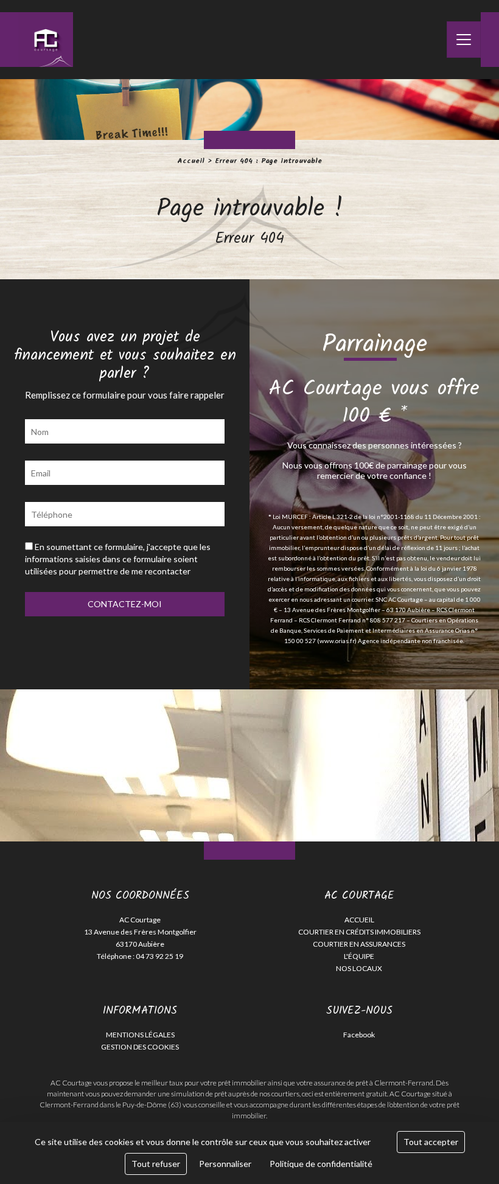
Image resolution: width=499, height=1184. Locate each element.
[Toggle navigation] (464, 39)
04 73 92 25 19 (159, 956)
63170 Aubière (140, 944)
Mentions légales (140, 1034)
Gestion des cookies (140, 1046)
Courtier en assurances (359, 944)
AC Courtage (140, 919)
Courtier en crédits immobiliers (359, 931)
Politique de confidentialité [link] (321, 1163)
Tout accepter (430, 1142)
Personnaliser (225, 1163)
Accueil (190, 161)
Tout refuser (155, 1163)
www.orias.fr (337, 640)
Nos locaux (359, 968)
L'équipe (359, 956)
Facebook (359, 1034)
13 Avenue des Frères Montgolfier (140, 931)
